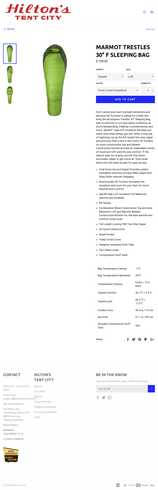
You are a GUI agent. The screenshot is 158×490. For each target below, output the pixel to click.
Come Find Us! (42, 401)
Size (128, 69)
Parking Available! (13, 419)
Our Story (39, 391)
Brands (38, 396)
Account (150, 29)
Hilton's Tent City (18, 485)
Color (99, 83)
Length (100, 69)
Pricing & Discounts (45, 412)
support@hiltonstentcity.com (20, 398)
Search (38, 386)
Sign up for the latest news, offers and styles (122, 381)
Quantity (146, 83)
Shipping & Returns (45, 406)
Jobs (37, 417)
